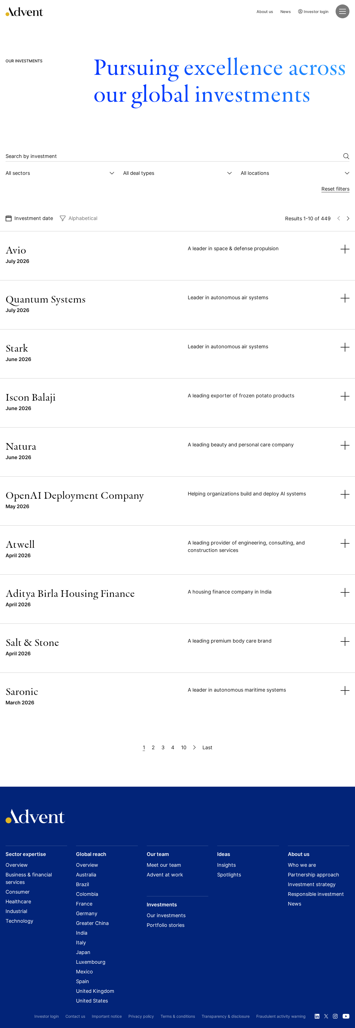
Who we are (302, 865)
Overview (17, 865)
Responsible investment (316, 894)
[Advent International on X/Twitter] (326, 1016)
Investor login (316, 11)
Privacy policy (141, 1016)
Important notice (107, 1016)
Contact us (75, 1016)
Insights (226, 865)
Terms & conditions (178, 1016)
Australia (86, 875)
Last (207, 747)
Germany (86, 913)
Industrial (16, 911)
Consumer (18, 892)
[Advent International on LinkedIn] (317, 1016)
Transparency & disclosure (226, 1016)
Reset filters (335, 189)
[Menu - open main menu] (342, 11)
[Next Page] (194, 747)
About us (265, 11)
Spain (82, 981)
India (81, 933)
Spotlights (229, 875)
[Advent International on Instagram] (335, 1016)
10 (183, 747)
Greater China (92, 923)
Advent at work (165, 875)
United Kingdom (95, 991)
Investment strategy (312, 884)
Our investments (166, 915)
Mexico (84, 972)
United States (92, 1001)
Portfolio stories (165, 925)
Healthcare (18, 901)
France (84, 904)
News (285, 11)
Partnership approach (313, 875)
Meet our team (164, 865)
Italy (81, 942)
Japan (83, 952)
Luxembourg (90, 962)
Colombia (87, 894)
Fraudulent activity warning (281, 1016)
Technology (19, 921)
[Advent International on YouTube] (345, 1016)
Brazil (82, 884)
